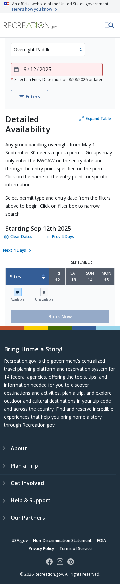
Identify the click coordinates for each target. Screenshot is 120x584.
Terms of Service (75, 548)
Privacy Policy (41, 548)
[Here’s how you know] (60, 6)
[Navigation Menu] (109, 25)
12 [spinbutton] (33, 69)
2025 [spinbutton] (45, 69)
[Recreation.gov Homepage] (30, 25)
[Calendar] (16, 69)
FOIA (101, 540)
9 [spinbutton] (25, 69)
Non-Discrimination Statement (62, 540)
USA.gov (20, 540)
